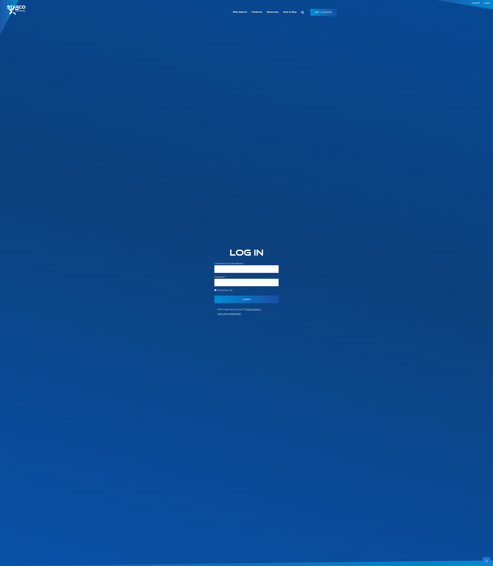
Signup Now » (253, 309)
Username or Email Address (229, 263)
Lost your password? (229, 314)
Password (220, 277)
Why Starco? (240, 12)
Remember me (225, 290)
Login (487, 3)
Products (257, 12)
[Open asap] (486, 561)
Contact (476, 3)
